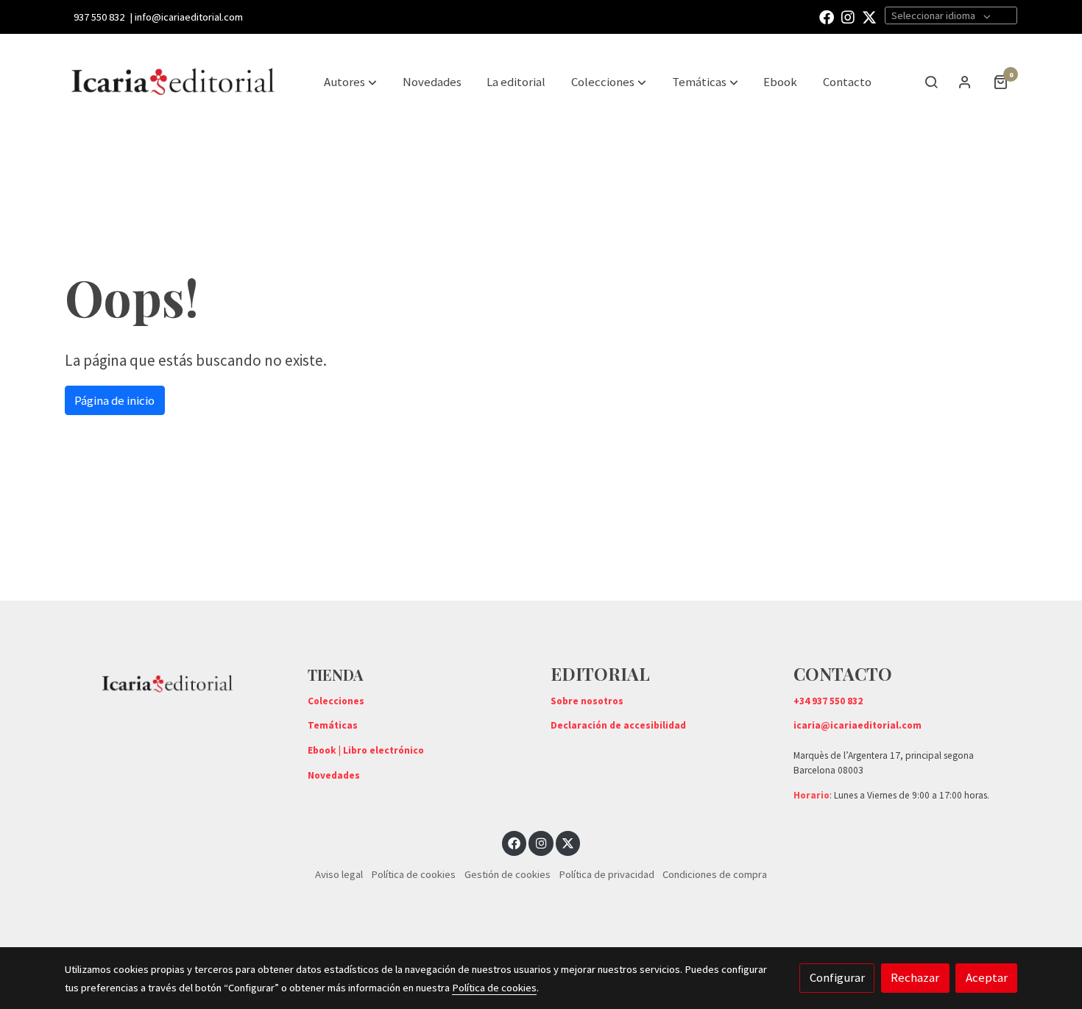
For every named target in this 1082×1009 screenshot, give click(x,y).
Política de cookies (413, 874)
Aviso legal (339, 874)
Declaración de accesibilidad (618, 725)
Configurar (837, 977)
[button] (609, 81)
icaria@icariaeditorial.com (857, 725)
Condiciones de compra (714, 874)
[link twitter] (869, 16)
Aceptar (987, 977)
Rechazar (915, 977)
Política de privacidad (606, 874)
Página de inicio (114, 400)
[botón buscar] (931, 81)
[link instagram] (848, 16)
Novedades (334, 775)
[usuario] (965, 81)
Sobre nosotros (587, 701)
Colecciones (336, 701)
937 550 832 (99, 17)
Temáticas (333, 725)
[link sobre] (176, 680)
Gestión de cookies (507, 874)
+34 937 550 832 (828, 701)
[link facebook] (826, 16)
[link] (174, 81)
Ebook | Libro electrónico (366, 750)
